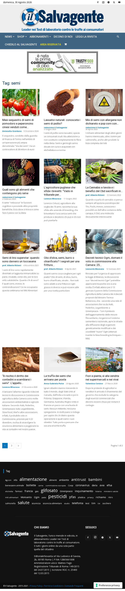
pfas (72, 497)
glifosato (49, 490)
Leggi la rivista (86, 36)
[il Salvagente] (62, 19)
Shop (20, 36)
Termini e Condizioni (53, 585)
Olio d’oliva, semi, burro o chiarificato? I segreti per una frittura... (61, 261)
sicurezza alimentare (52, 503)
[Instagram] (103, 2)
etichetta (9, 491)
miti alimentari (11, 497)
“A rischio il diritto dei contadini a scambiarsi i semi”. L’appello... (16, 379)
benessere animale (14, 485)
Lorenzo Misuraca (52, 198)
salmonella (10, 503)
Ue (99, 503)
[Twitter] (113, 2)
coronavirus (83, 485)
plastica (81, 497)
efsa (109, 485)
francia (29, 491)
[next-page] (18, 445)
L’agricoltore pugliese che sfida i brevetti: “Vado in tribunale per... (59, 191)
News (8, 36)
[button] (118, 36)
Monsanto (26, 497)
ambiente (64, 479)
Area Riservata (50, 44)
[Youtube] (119, 2)
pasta (44, 497)
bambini (95, 479)
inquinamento (84, 491)
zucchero (106, 503)
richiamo (101, 497)
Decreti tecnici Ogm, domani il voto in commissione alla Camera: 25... (104, 261)
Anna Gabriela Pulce (54, 383)
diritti (102, 485)
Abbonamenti (39, 36)
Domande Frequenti (73, 585)
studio (67, 503)
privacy (90, 497)
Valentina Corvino (94, 383)
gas (37, 491)
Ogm (36, 497)
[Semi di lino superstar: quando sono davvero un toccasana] (20, 241)
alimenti (53, 480)
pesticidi (57, 496)
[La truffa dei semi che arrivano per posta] (62, 359)
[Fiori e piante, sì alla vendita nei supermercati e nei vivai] (104, 359)
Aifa (15, 480)
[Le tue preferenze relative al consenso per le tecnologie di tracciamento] (108, 585)
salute (23, 502)
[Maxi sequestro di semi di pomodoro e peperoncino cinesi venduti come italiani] (20, 102)
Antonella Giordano (11, 131)
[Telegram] (108, 2)
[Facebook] (97, 2)
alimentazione (33, 479)
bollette (31, 485)
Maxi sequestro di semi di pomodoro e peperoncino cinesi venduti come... (18, 123)
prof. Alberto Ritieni (95, 195)
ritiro (110, 497)
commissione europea (56, 485)
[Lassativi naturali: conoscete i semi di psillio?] (62, 102)
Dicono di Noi (63, 36)
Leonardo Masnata (95, 269)
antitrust (78, 479)
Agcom (8, 480)
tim (93, 503)
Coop (70, 485)
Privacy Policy (36, 585)
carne (40, 485)
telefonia (77, 503)
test (87, 503)
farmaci (18, 491)
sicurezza (36, 503)
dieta (94, 485)
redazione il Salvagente (55, 127)
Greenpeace (66, 491)
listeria (98, 491)
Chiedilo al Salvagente (21, 44)
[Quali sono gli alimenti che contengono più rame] (20, 172)
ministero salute (111, 491)
